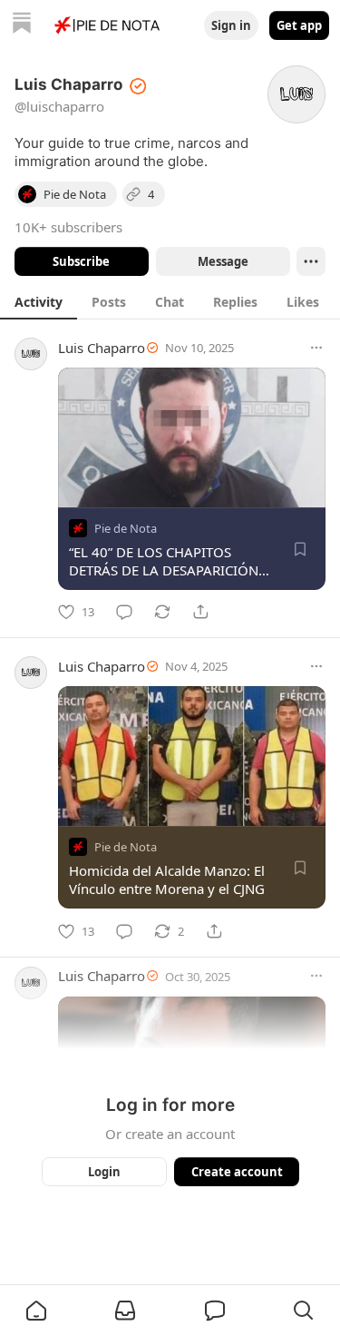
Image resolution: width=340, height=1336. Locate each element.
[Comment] (124, 611)
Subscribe (81, 261)
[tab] (38, 301)
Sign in (231, 25)
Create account (236, 1172)
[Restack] (162, 611)
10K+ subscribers (68, 227)
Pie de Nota (125, 528)
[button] (36, 1310)
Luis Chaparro (101, 348)
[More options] (316, 347)
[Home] (22, 25)
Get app (299, 25)
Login (104, 1172)
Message (222, 261)
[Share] (200, 611)
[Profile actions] (310, 261)
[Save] (300, 549)
